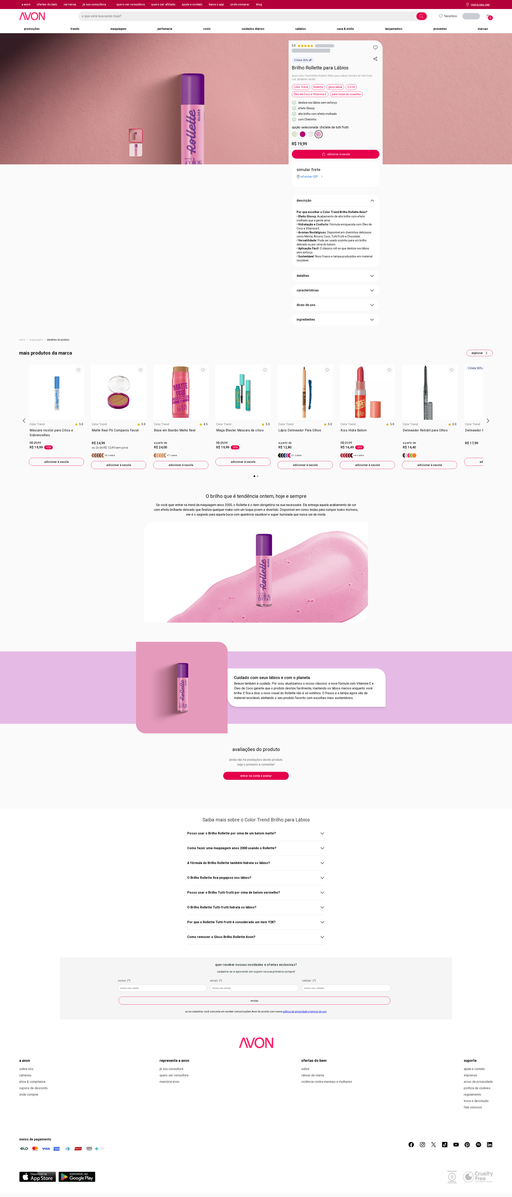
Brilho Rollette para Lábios (320, 68)
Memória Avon (169, 1082)
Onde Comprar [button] (239, 4)
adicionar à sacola (56, 461)
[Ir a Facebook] (411, 1144)
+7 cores (172, 455)
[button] (375, 48)
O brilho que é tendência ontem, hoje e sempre (256, 496)
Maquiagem (36, 339)
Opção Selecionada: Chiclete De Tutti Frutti (320, 127)
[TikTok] (445, 1144)
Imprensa (470, 1075)
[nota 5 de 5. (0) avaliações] (324, 46)
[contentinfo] (79, 424)
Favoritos (450, 16)
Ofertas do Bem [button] (47, 4)
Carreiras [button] (70, 4)
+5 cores (110, 455)
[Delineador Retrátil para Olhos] (409, 455)
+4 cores (358, 455)
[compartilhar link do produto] (375, 59)
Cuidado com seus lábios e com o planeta (272, 677)
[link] (56, 433)
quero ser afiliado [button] (163, 4)
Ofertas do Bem (314, 1060)
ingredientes (306, 319)
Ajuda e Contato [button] (192, 4)
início (22, 339)
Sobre (305, 1069)
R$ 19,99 (299, 143)
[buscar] (421, 16)
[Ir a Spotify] (478, 1144)
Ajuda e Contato (474, 1069)
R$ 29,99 (35, 442)
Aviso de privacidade (478, 1082)
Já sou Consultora (94, 4)
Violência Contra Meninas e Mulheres (326, 1082)
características (308, 290)
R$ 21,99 (346, 442)
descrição (304, 200)
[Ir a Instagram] (422, 1144)
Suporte (470, 1060)
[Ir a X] (433, 1144)
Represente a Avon (174, 1060)
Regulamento (472, 1094)
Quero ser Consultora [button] (130, 4)
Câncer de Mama (312, 1075)
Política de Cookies (477, 1088)
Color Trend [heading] (37, 424)
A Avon (24, 1060)
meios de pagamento (35, 1139)
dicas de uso (306, 305)
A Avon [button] (26, 4)
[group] (56, 415)
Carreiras (25, 1075)
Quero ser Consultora (174, 1075)
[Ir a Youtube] (456, 1144)
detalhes (303, 276)
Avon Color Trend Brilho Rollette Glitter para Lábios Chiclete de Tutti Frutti (332, 75)
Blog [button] (259, 4)
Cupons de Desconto (33, 1088)
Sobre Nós (26, 1069)
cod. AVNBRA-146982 (304, 79)
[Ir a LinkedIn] (489, 1144)
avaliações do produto (256, 749)
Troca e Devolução (476, 1101)
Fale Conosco (473, 1107)
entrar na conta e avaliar (256, 775)
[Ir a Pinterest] (467, 1144)
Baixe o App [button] (216, 4)
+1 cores (296, 455)
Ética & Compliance (32, 1082)
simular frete (308, 169)
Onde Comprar (28, 1094)
